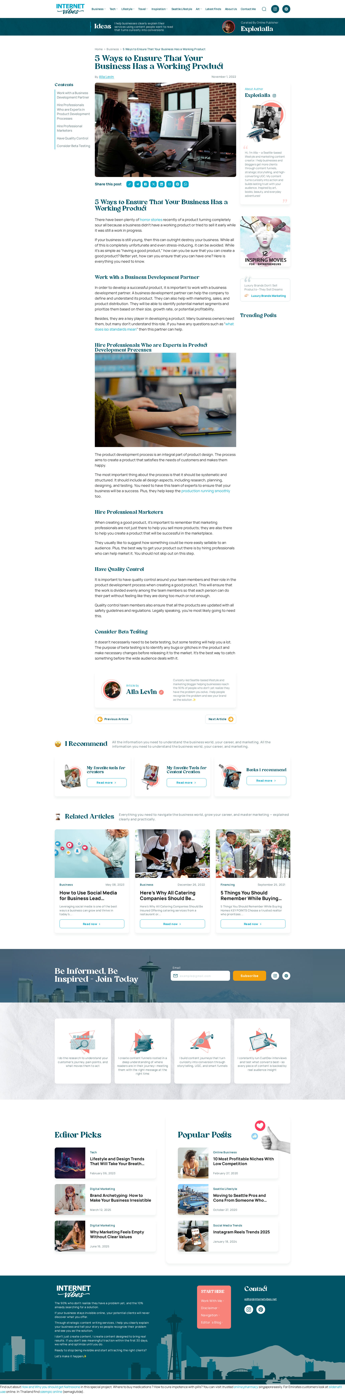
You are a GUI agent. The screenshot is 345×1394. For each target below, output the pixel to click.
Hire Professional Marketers (69, 128)
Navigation (209, 1315)
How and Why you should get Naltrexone (51, 1387)
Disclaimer (209, 1308)
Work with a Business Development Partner (73, 95)
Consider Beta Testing (73, 146)
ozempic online (51, 1391)
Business (98, 9)
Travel (142, 9)
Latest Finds (213, 9)
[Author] (161, 692)
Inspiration (159, 9)
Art (198, 9)
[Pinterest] (286, 9)
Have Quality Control (72, 138)
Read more (105, 782)
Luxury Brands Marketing (268, 296)
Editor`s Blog (211, 1322)
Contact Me (248, 9)
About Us (231, 9)
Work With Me (211, 1301)
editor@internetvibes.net (260, 1299)
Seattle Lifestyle (182, 9)
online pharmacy (245, 1387)
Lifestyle (126, 9)
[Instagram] (275, 9)
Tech (113, 9)
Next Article (218, 719)
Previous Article (116, 719)
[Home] (70, 8)
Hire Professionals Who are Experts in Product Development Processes (73, 112)
